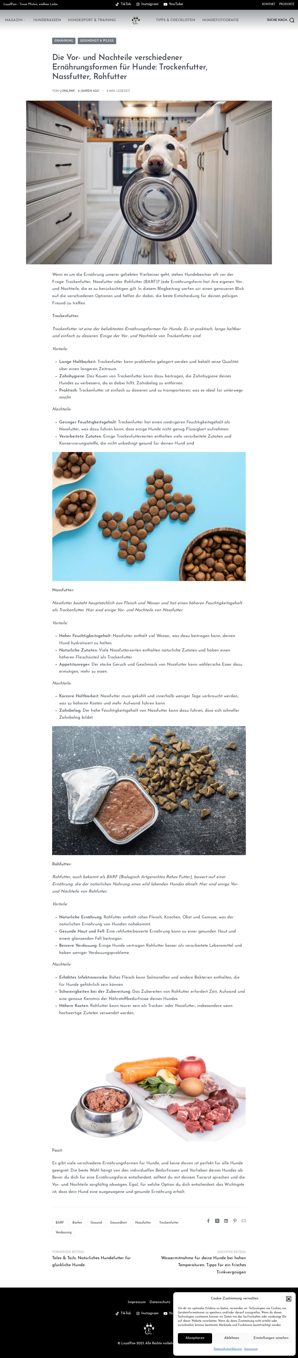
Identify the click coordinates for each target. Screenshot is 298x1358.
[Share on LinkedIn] (226, 1221)
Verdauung (63, 1232)
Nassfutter (143, 1223)
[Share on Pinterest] (235, 1221)
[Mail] (244, 1221)
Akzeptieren (195, 1338)
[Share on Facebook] (208, 1221)
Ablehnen (231, 1338)
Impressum (251, 1349)
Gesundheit (118, 1223)
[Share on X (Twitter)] (217, 1221)
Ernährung (63, 41)
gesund (96, 1223)
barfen (77, 1223)
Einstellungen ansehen (271, 1338)
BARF (60, 1223)
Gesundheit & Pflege (97, 41)
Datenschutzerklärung (228, 1349)
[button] (288, 1298)
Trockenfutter (169, 1223)
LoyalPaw (67, 91)
